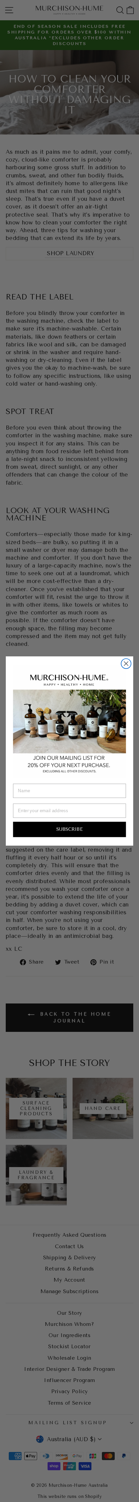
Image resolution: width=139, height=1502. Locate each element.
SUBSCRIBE (69, 829)
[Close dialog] (126, 664)
